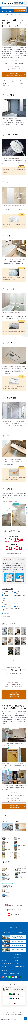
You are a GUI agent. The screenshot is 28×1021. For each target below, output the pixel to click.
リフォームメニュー (7, 588)
